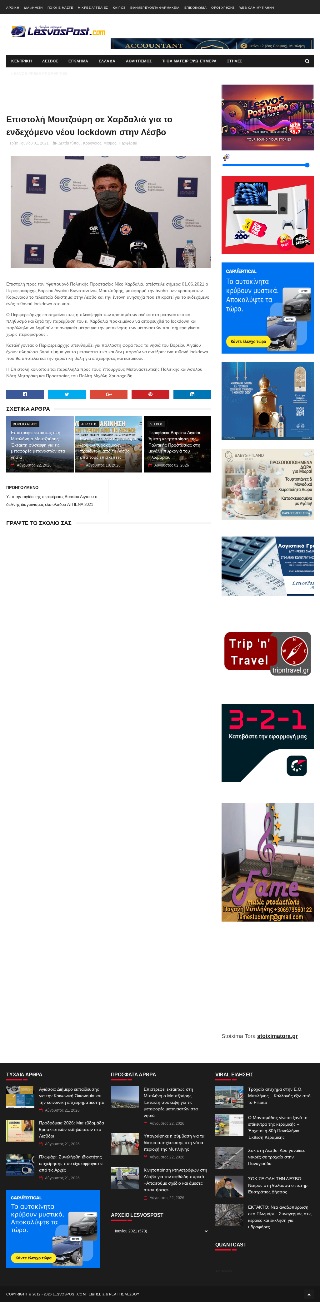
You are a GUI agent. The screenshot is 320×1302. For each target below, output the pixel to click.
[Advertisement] (268, 981)
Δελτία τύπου (69, 143)
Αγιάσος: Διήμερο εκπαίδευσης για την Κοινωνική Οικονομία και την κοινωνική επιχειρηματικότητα (71, 1096)
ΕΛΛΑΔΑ (107, 61)
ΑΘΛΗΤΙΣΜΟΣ (139, 61)
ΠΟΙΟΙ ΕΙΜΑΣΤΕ (60, 7)
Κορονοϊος (92, 143)
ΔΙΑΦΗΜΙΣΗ (33, 7)
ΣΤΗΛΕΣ (234, 61)
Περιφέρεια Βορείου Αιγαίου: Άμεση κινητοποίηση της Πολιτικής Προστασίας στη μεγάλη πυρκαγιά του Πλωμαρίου (175, 444)
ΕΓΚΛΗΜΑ (78, 61)
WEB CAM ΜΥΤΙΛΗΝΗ (256, 7)
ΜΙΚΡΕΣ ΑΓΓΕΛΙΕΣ (93, 7)
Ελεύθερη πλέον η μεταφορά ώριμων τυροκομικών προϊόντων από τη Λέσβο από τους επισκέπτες (108, 448)
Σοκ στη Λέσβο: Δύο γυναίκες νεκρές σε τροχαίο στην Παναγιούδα (276, 1157)
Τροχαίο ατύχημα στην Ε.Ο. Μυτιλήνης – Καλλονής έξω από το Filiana (279, 1096)
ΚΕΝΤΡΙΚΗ (21, 61)
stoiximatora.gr (277, 1036)
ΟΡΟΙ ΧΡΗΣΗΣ (223, 7)
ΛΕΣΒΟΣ (50, 61)
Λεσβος (110, 143)
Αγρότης (89, 424)
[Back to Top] (309, 1294)
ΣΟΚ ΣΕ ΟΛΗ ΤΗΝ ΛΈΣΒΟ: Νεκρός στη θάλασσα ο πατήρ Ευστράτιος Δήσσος (278, 1185)
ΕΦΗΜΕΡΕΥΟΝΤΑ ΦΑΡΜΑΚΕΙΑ (155, 7)
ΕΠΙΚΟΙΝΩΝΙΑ (195, 7)
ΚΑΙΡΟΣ (119, 7)
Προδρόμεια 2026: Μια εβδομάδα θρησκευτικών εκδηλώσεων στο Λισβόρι (71, 1129)
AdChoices (223, 1271)
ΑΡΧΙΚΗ (12, 7)
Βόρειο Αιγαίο (25, 424)
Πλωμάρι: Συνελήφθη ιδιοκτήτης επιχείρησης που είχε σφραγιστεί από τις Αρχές (70, 1163)
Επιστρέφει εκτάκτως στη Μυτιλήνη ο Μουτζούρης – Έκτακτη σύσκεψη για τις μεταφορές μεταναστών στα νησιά (38, 444)
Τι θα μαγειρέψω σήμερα (189, 61)
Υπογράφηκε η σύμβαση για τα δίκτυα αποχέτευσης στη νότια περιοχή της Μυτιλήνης (174, 1142)
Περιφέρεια (128, 143)
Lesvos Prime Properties (39, 73)
